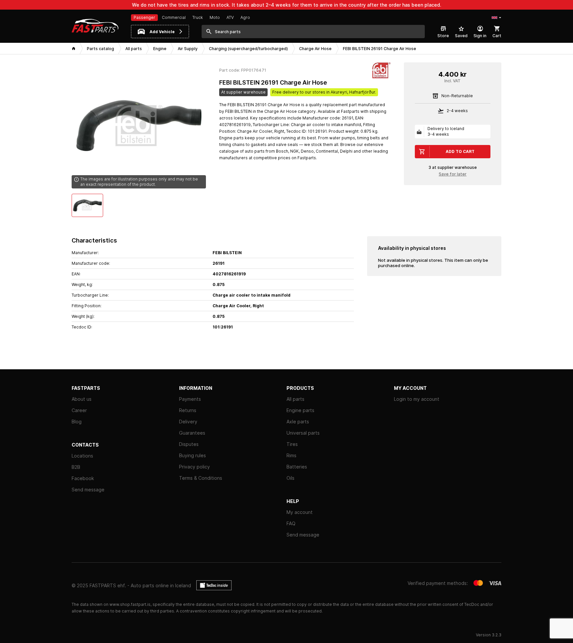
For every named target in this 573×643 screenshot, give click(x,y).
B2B (76, 467)
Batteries (296, 466)
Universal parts (303, 433)
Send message (88, 489)
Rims (291, 455)
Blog (77, 421)
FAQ (290, 523)
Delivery (188, 421)
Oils (290, 478)
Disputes (189, 444)
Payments (190, 399)
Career (79, 410)
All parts (295, 399)
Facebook (83, 478)
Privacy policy (194, 466)
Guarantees (192, 433)
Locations (82, 456)
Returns (187, 410)
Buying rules (192, 455)
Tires (292, 444)
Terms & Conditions (200, 478)
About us (82, 399)
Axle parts (297, 421)
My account (299, 512)
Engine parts (300, 410)
